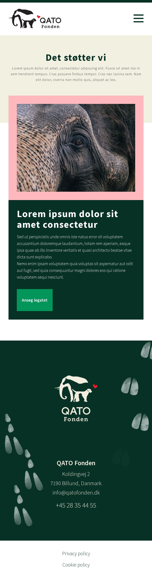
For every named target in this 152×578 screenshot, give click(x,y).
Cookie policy (76, 565)
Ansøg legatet (35, 300)
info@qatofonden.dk (76, 492)
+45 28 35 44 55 (76, 505)
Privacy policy (76, 553)
